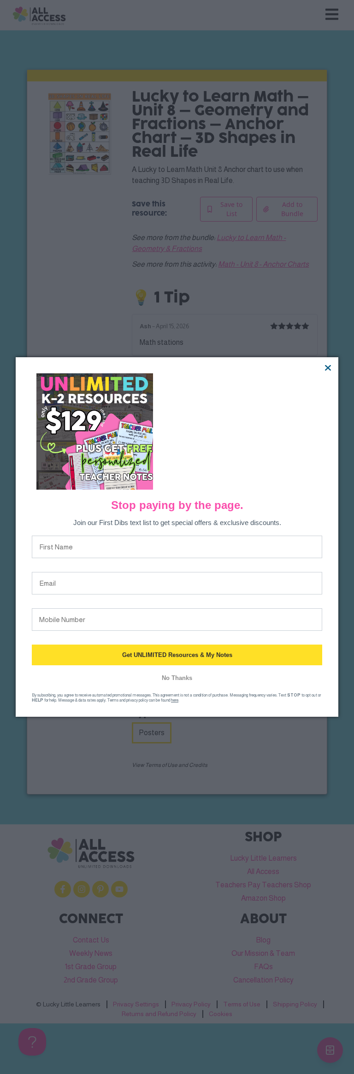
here (174, 700)
